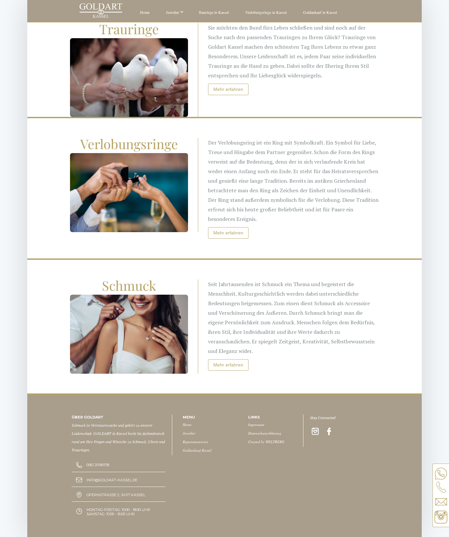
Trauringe (129, 29)
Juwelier (189, 433)
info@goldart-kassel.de (111, 480)
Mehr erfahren (228, 89)
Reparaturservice (195, 441)
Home (187, 424)
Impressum (256, 424)
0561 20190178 (97, 465)
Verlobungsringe (129, 143)
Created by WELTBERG (266, 441)
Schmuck (129, 285)
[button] (174, 11)
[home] (101, 9)
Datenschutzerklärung (264, 433)
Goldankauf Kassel (197, 450)
